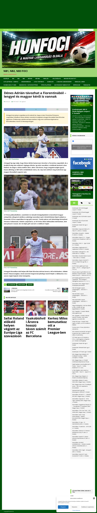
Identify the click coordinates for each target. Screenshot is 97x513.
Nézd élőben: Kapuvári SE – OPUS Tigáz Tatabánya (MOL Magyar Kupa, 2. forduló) (81, 395)
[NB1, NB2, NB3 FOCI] (48, 67)
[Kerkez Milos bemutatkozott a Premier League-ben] (58, 308)
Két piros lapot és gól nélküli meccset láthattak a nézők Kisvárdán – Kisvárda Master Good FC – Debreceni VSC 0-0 (81, 268)
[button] (94, 498)
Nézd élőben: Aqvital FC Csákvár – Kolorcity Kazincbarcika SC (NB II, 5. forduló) (81, 433)
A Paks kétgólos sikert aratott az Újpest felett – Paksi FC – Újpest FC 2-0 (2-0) (81, 366)
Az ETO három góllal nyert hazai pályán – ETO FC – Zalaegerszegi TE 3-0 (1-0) (81, 262)
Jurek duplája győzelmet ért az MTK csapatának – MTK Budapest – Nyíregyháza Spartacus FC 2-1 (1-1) (81, 274)
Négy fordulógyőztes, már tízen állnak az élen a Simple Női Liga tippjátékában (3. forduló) (81, 301)
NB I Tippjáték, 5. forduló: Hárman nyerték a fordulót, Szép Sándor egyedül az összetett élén (80, 312)
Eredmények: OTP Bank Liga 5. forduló (81, 346)
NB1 (13, 78)
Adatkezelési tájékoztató (62, 85)
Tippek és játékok (46, 85)
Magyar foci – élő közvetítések (28, 85)
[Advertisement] (47, 16)
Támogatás (86, 85)
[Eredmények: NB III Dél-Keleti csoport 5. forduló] (81, 101)
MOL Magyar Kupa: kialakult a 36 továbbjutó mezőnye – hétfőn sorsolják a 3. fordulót (80, 350)
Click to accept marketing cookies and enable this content (82, 141)
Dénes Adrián (21, 284)
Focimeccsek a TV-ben (10, 85)
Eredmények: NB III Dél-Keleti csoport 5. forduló (81, 110)
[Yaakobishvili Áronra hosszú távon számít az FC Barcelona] (36, 308)
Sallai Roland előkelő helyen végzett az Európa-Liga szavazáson (14, 327)
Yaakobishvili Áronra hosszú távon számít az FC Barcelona (36, 327)
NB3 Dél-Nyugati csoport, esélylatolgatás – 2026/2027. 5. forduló (79, 284)
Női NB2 (37, 78)
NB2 (18, 78)
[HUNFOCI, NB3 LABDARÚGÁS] (81, 158)
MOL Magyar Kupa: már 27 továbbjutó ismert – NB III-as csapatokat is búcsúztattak (81, 380)
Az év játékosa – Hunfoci (11, 81)
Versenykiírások (26, 81)
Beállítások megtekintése (87, 507)
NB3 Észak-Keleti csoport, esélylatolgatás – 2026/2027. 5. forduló (79, 296)
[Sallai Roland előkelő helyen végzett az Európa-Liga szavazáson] (14, 308)
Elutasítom (74, 507)
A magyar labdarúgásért (64, 81)
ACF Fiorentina (14, 159)
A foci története (39, 81)
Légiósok (23, 101)
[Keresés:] (86, 29)
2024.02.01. (8, 101)
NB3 (24, 78)
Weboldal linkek (80, 81)
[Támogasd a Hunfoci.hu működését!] (81, 180)
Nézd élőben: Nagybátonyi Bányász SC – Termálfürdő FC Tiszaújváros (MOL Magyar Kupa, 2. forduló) (81, 401)
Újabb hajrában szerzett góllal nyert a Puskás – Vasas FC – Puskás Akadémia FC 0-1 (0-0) (81, 360)
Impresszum (76, 85)
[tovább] (85, 124)
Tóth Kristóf (16, 101)
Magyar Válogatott (70, 78)
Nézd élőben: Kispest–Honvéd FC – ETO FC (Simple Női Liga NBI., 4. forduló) (80, 256)
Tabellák (45, 78)
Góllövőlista (57, 78)
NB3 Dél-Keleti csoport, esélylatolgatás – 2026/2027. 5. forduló (79, 290)
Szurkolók (50, 81)
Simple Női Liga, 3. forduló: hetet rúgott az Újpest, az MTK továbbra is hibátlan (81, 317)
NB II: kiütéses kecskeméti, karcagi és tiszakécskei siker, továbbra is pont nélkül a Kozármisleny (81, 327)
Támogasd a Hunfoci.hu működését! (81, 189)
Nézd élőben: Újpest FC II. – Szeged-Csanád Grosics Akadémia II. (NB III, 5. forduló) (81, 233)
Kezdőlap (6, 78)
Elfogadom (63, 507)
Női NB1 (30, 78)
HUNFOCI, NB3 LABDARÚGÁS (78, 168)
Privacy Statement (76, 510)
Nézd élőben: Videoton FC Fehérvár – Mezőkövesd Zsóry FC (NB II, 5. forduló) (81, 427)
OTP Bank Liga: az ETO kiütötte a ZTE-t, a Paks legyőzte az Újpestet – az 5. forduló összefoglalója (81, 333)
